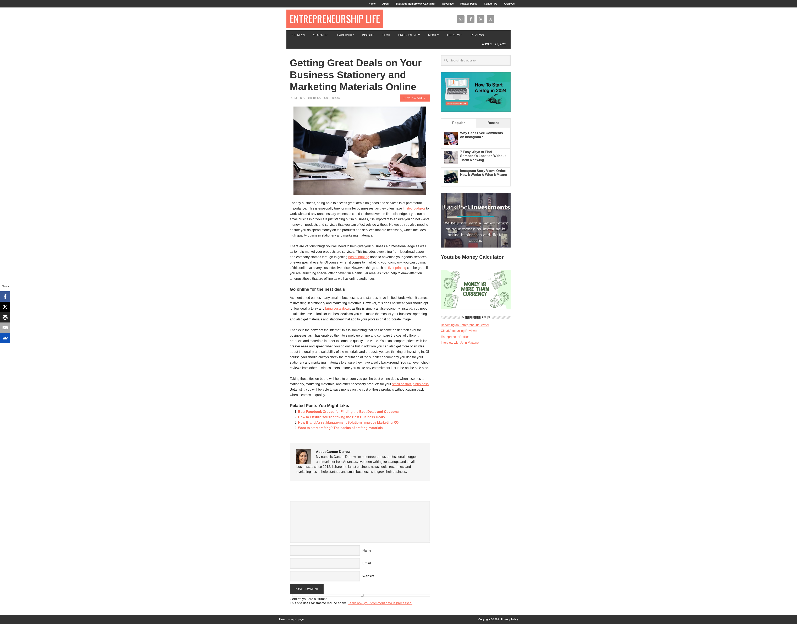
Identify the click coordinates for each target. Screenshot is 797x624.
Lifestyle (454, 35)
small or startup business (410, 384)
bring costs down (337, 308)
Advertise (448, 3)
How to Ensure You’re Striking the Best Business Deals (341, 417)
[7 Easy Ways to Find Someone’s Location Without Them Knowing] (451, 163)
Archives (509, 3)
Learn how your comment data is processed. (380, 603)
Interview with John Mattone (460, 342)
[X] (5, 307)
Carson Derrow (328, 98)
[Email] (5, 327)
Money (433, 35)
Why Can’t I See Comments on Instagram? (481, 135)
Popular (458, 123)
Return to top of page (291, 619)
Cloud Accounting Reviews (459, 330)
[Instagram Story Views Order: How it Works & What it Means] (451, 182)
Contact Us (490, 3)
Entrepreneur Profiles (455, 336)
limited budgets (414, 208)
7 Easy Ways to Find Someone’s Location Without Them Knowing (483, 156)
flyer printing (397, 268)
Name (366, 550)
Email (366, 563)
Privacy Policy (468, 3)
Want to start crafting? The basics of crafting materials (340, 428)
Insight (368, 35)
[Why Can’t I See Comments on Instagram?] (451, 144)
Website (368, 576)
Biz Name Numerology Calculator (415, 3)
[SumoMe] (5, 338)
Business (298, 35)
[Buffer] (5, 317)
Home (372, 3)
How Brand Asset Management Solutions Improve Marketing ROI (348, 422)
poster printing (358, 257)
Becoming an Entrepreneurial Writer (465, 325)
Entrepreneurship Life (335, 18)
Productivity (409, 35)
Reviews (477, 35)
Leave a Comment (415, 98)
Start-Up (320, 35)
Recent (493, 123)
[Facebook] (5, 296)
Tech (386, 35)
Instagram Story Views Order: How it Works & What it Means (483, 173)
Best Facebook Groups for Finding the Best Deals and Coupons (348, 411)
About (385, 3)
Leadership (345, 35)
